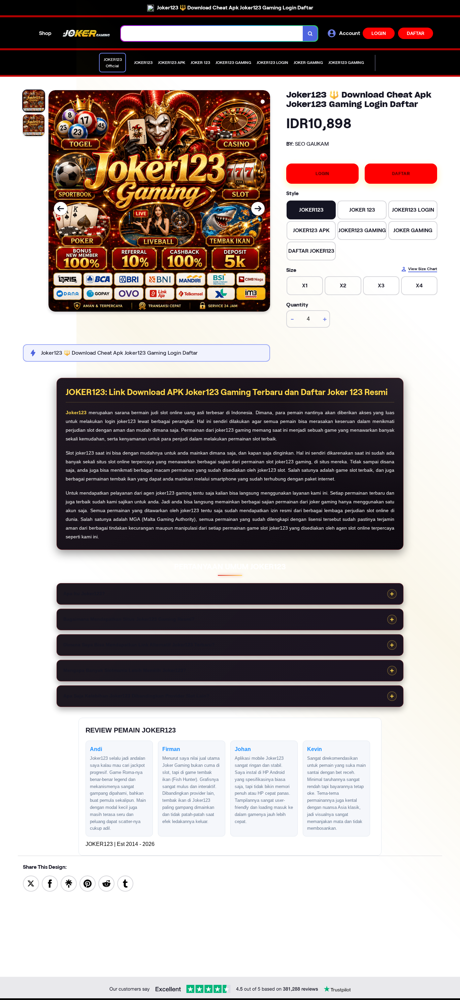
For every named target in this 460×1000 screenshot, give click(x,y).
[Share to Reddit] (106, 883)
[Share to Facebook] (50, 883)
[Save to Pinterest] (87, 883)
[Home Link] (86, 33)
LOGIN (378, 33)
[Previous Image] (60, 208)
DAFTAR (415, 33)
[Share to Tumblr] (125, 883)
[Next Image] (258, 208)
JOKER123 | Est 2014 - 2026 (120, 844)
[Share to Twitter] (31, 883)
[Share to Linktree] (69, 883)
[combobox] (212, 33)
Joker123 (76, 412)
